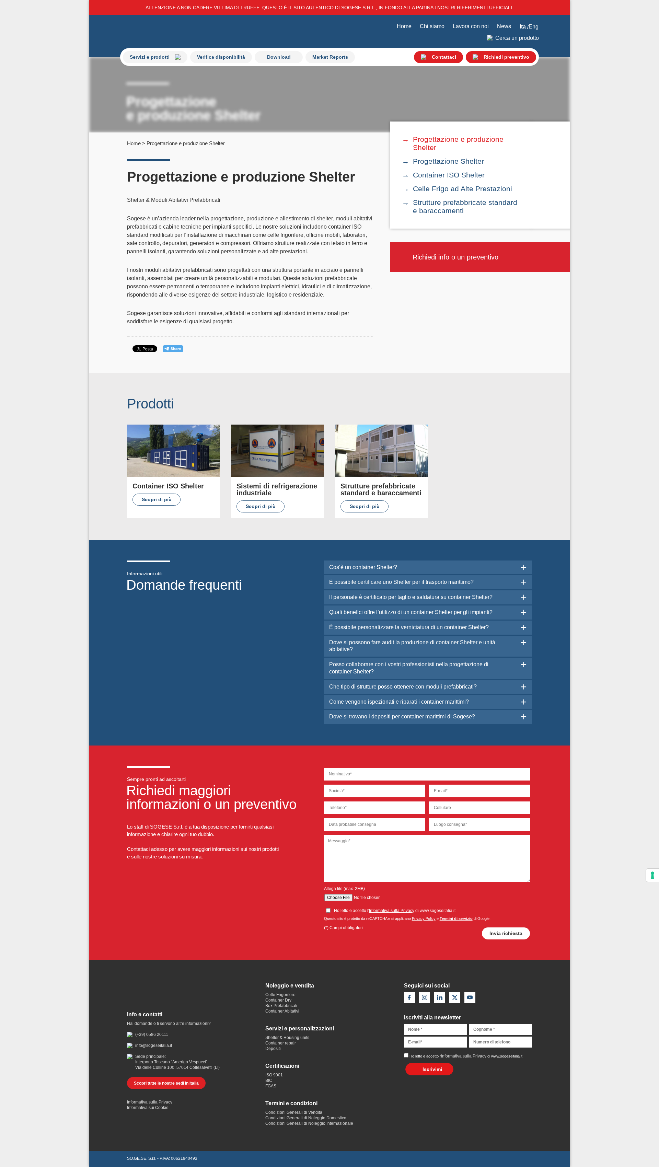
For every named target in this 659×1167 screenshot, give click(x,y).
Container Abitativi (282, 1011)
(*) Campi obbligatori (343, 927)
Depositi (273, 1048)
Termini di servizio (456, 918)
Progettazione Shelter (448, 161)
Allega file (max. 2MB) (344, 888)
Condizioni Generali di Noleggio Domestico (305, 1118)
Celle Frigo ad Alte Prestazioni (462, 189)
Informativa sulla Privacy (391, 910)
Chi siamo (432, 26)
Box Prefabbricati (281, 1005)
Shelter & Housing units (287, 1037)
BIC (268, 1080)
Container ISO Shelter (449, 175)
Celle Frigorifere (280, 994)
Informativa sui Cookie (148, 1107)
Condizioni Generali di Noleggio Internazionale (309, 1123)
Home (404, 26)
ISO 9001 (274, 1075)
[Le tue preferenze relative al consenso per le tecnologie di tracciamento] (652, 875)
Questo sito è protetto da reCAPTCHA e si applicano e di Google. (407, 918)
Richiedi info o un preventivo (455, 257)
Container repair (280, 1043)
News (504, 26)
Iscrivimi (432, 1069)
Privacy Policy (424, 918)
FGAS (270, 1086)
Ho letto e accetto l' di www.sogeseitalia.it (465, 1056)
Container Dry (278, 1000)
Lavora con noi (471, 26)
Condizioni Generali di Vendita (293, 1112)
